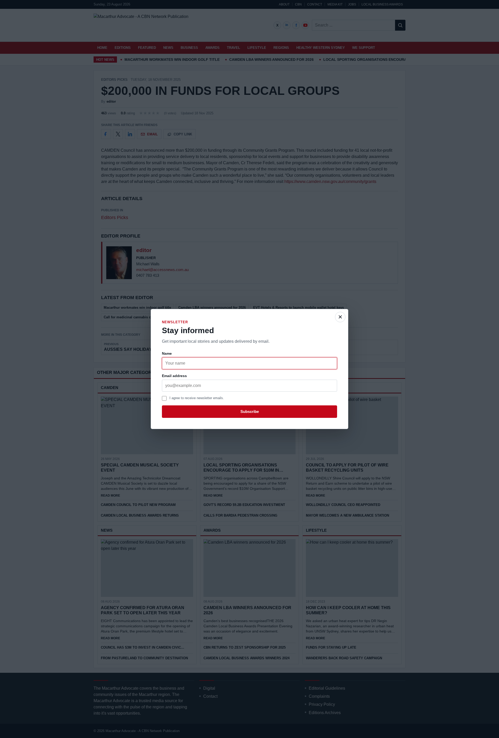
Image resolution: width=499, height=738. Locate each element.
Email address (174, 376)
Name (167, 353)
